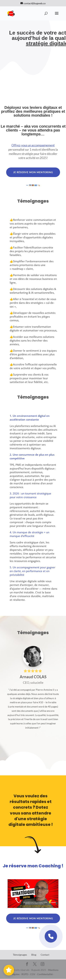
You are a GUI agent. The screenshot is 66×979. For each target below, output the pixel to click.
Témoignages (20, 954)
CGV (32, 974)
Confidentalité (45, 974)
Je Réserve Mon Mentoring (33, 172)
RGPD (24, 974)
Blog (33, 954)
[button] (51, 936)
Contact (45, 954)
